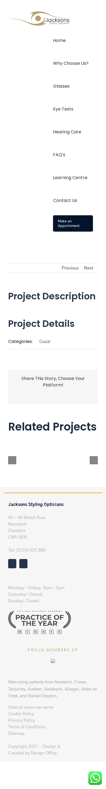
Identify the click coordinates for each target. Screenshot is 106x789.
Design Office (44, 753)
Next (88, 268)
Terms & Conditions (27, 727)
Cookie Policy (21, 714)
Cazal (44, 341)
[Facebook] (12, 563)
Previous (70, 268)
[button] (54, 246)
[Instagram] (23, 563)
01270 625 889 (31, 550)
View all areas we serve (31, 707)
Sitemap (16, 733)
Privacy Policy (21, 720)
